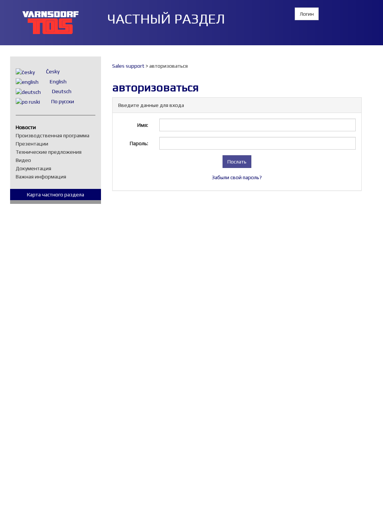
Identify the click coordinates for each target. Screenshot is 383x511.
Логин (307, 14)
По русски (62, 101)
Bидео (25, 160)
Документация (35, 168)
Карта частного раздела (55, 195)
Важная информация (42, 177)
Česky (52, 71)
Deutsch (61, 91)
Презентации (33, 144)
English (58, 82)
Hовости (27, 127)
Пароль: (139, 143)
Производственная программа (54, 135)
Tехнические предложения (50, 152)
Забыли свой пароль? (237, 177)
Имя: (142, 125)
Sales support (128, 66)
